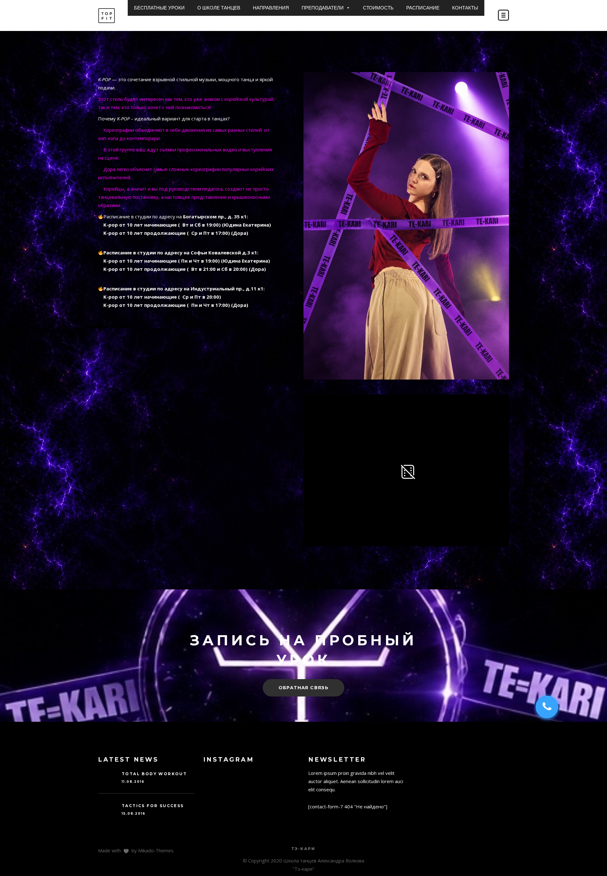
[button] (348, 8)
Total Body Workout (154, 773)
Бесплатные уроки (159, 7)
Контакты (465, 7)
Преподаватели (323, 7)
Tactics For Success (153, 805)
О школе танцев (218, 7)
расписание (422, 7)
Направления (271, 7)
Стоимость (378, 7)
